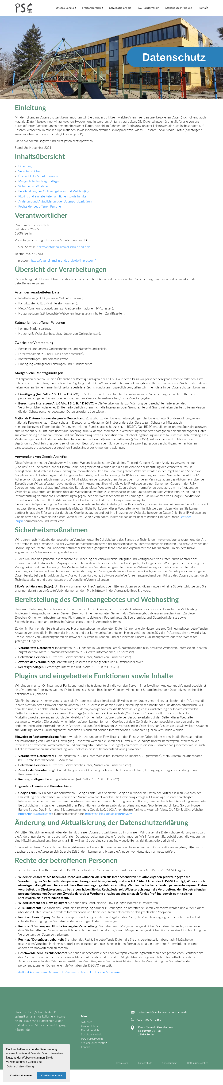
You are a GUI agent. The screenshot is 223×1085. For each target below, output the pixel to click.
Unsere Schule (65, 8)
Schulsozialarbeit (120, 8)
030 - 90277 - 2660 (149, 1019)
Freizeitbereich (91, 8)
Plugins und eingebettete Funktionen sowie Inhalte (52, 196)
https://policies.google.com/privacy (108, 814)
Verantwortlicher (29, 171)
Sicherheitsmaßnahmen (33, 186)
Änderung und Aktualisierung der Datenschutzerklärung (55, 201)
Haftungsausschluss (197, 1063)
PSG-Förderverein (148, 8)
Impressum (122, 1063)
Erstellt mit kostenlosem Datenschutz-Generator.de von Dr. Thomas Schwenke (67, 972)
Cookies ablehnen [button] (21, 1075)
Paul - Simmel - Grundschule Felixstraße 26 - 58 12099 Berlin (155, 1031)
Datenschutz (145, 1063)
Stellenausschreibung (178, 8)
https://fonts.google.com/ (35, 814)
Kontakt (203, 8)
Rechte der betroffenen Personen (40, 206)
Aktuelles (86, 1022)
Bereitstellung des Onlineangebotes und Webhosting (53, 191)
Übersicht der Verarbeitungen (38, 176)
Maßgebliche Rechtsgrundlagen (39, 181)
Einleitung (25, 166)
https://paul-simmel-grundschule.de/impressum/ (63, 260)
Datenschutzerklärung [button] (20, 1066)
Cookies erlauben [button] (51, 1075)
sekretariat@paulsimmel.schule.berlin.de (63, 247)
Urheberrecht (169, 1063)
